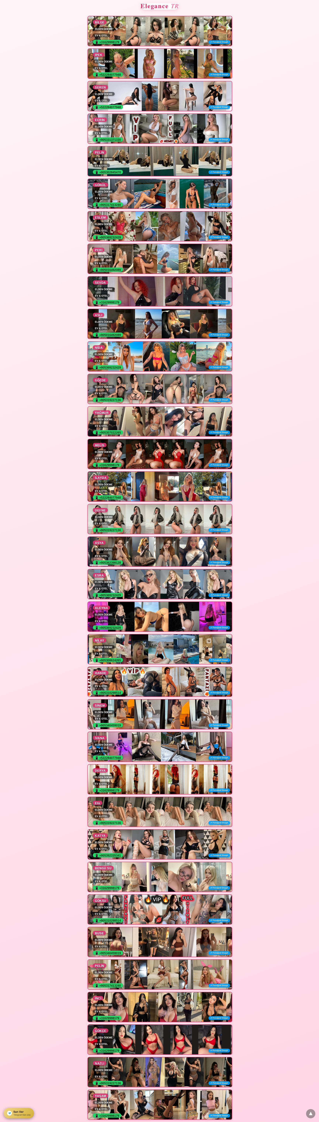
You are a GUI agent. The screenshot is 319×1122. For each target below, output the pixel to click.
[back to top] (310, 1113)
